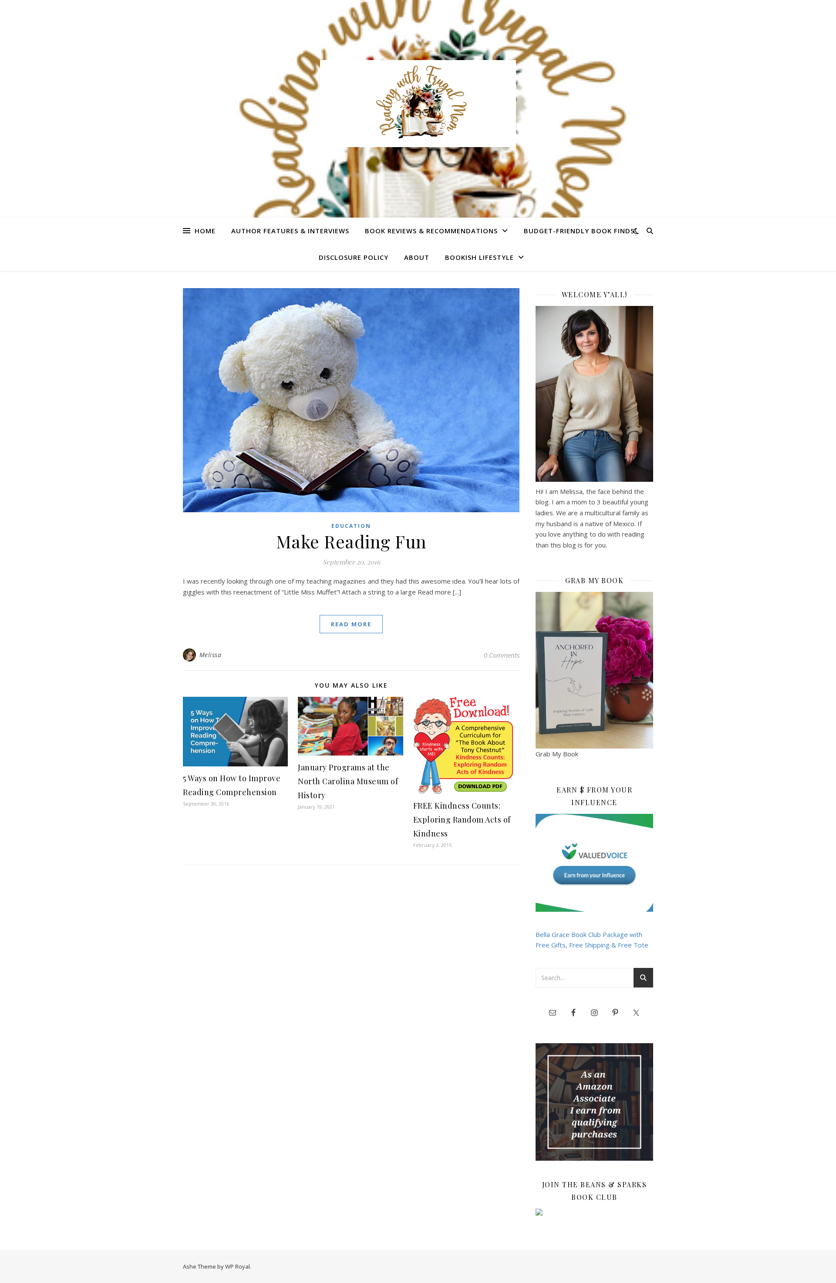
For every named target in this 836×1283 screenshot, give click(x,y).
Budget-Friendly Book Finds (579, 230)
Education (351, 526)
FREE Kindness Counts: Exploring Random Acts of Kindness (462, 819)
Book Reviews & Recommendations (431, 230)
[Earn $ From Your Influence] (594, 863)
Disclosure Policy (353, 257)
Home (205, 230)
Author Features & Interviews (290, 230)
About (416, 257)
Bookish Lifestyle (479, 257)
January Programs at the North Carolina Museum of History (348, 781)
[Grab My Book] (594, 670)
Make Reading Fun (351, 541)
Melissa (210, 655)
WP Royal (237, 1266)
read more (351, 624)
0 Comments (501, 655)
